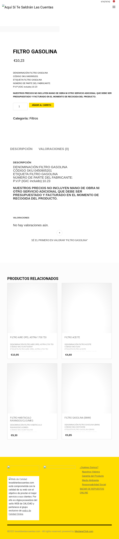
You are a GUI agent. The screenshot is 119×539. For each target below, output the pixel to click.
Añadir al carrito (41, 105)
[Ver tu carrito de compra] (115, 1)
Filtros (33, 118)
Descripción (21, 149)
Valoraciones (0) (54, 149)
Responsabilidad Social (94, 484)
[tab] (21, 148)
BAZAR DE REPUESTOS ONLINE (92, 491)
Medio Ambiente (90, 480)
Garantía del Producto (93, 476)
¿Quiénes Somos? (89, 467)
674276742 (105, 2)
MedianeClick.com (84, 531)
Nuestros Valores (91, 471)
